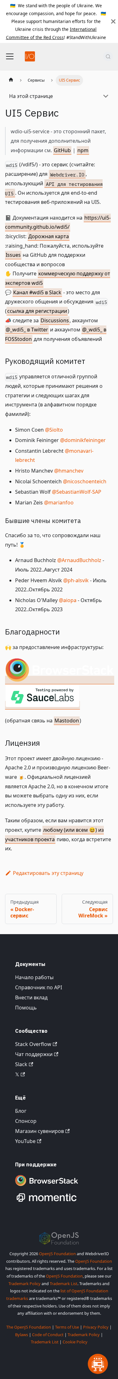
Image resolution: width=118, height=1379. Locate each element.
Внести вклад (31, 997)
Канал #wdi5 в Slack (37, 292)
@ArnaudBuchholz (79, 560)
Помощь (26, 1007)
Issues (13, 254)
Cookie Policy (75, 1342)
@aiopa (67, 600)
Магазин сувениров (39, 1131)
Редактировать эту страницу (48, 873)
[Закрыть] (113, 21)
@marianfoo (59, 502)
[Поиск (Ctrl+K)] (108, 56)
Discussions (55, 320)
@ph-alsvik (76, 580)
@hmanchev (68, 470)
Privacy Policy (96, 1327)
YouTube (25, 1141)
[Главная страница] (11, 80)
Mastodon (66, 720)
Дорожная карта (48, 236)
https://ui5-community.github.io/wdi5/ (58, 222)
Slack (21, 1064)
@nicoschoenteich (84, 481)
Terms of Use (67, 1327)
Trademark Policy (24, 1283)
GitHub (62, 150)
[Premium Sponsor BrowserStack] (46, 1186)
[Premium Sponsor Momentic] (46, 1201)
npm (82, 150)
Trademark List (63, 1283)
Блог (20, 1110)
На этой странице (31, 96)
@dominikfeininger (83, 440)
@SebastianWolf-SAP (76, 491)
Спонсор (26, 1121)
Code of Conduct (48, 1334)
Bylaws (21, 1334)
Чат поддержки (34, 1054)
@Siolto (54, 429)
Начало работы (34, 977)
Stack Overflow (33, 1044)
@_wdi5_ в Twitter (27, 329)
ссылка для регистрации (37, 310)
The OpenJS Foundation (28, 1327)
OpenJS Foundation (57, 1253)
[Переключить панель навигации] (9, 56)
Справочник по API (38, 987)
